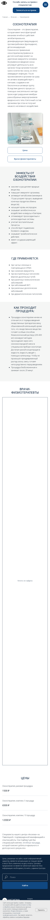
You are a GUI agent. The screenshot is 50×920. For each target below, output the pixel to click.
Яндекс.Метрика (16, 911)
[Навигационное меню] (45, 4)
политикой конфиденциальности (11, 914)
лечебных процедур (31, 842)
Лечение (14, 17)
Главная (5, 17)
